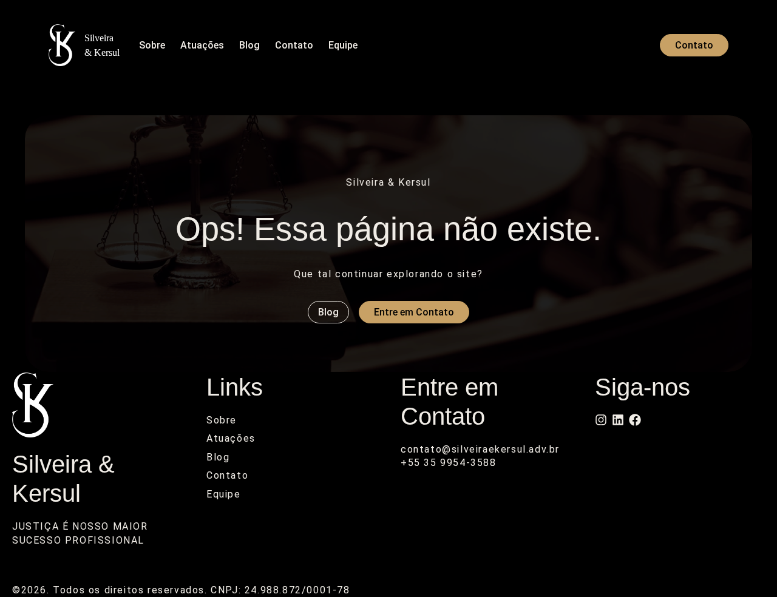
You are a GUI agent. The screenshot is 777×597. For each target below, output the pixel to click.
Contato (294, 45)
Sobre (152, 45)
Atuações (202, 45)
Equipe (343, 45)
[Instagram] (601, 420)
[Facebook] (635, 420)
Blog (249, 45)
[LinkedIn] (618, 420)
